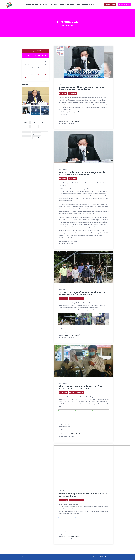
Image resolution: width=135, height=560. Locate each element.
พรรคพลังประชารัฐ (32, 5)
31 (25, 77)
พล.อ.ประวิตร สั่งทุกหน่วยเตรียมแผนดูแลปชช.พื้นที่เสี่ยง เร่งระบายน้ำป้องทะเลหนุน (83, 173)
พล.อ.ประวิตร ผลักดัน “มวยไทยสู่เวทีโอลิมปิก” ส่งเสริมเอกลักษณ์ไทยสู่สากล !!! (35, 101)
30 (45, 74)
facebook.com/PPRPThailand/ (70, 121)
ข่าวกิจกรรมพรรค (62, 93)
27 (35, 74)
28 (39, 74)
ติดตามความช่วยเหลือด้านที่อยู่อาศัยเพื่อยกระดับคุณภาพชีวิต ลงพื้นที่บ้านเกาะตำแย (82, 293)
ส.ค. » (46, 51)
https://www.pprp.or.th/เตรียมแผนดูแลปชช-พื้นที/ (79, 112)
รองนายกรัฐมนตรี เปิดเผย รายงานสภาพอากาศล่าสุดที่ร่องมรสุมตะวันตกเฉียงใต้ (81, 88)
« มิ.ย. (24, 51)
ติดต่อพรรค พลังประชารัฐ (84, 5)
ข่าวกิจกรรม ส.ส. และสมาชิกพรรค (76, 298)
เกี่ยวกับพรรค (44, 5)
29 (42, 74)
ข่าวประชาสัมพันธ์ (62, 178)
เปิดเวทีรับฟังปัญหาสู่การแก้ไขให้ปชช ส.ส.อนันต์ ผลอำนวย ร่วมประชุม (83, 495)
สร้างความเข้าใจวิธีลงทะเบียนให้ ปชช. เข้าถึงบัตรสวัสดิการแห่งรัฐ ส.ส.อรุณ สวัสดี (82, 387)
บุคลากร (53, 5)
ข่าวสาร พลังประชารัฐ (66, 5)
